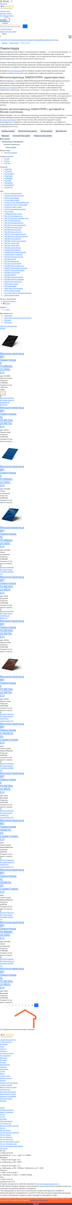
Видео (2, 1074)
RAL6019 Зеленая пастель (14, 257)
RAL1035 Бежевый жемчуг (14, 223)
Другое (2, 1128)
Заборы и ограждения (8, 1096)
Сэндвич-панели (6, 1085)
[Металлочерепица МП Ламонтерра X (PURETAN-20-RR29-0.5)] (7, 766)
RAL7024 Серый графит (13, 264)
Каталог (3, 1080)
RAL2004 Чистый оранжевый (15, 225)
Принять (36, 1204)
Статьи (2, 1071)
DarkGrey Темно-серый (13, 207)
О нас (2, 1047)
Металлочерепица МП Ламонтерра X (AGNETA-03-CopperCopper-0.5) (12, 733)
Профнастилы (5, 1090)
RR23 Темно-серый (11, 284)
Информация (5, 1065)
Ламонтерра (10, 147)
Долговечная (61, 131)
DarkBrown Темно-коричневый (16, 205)
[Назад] (1, 142)
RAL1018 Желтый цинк (13, 221)
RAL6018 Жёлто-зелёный (13, 254)
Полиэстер (8, 187)
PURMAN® (8, 178)
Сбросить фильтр (9, 301)
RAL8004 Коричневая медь (14, 266)
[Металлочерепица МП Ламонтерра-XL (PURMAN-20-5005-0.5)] (11, 514)
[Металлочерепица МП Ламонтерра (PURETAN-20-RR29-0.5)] (7, 570)
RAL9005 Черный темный (14, 277)
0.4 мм (7, 159)
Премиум (5, 136)
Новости (15, 40)
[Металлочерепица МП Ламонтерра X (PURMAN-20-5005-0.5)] (11, 453)
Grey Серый (9, 211)
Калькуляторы (53, 40)
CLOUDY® (8, 171)
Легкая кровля (46, 131)
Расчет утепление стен (8, 1144)
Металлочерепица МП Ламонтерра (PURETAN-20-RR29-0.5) (12, 584)
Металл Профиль (11, 153)
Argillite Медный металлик (14, 196)
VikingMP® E (9, 185)
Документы (22, 40)
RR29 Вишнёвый (10, 286)
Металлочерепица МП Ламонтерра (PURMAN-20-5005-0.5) (12, 930)
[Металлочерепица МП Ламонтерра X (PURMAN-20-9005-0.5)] (11, 340)
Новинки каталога (6, 1110)
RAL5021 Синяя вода (12, 245)
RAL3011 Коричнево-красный (15, 234)
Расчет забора (5, 1135)
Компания (4, 1044)
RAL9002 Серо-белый (12, 273)
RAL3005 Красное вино (13, 230)
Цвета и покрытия (6, 1112)
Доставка (3, 1119)
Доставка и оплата (7, 16)
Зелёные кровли (8, 131)
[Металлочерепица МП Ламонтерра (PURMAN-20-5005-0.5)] (7, 915)
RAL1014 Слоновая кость (14, 216)
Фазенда (3, 1101)
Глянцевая (8, 316)
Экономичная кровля (21, 136)
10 (32, 1005)
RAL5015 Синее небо (12, 243)
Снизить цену (5, 11)
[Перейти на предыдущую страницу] (3, 1004)
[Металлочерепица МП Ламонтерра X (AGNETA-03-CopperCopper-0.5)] (7, 717)
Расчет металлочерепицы (9, 1133)
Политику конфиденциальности (47, 1184)
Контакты (3, 4)
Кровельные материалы (12, 142)
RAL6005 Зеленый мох (13, 250)
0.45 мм (7, 163)
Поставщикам (5, 1056)
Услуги (2, 40)
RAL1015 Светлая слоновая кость (17, 218)
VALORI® (8, 181)
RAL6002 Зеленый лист (13, 248)
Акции (2, 1108)
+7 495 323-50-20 (6, 29)
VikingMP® (9, 183)
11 (36, 1005)
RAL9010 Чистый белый (13, 282)
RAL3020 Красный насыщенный (16, 236)
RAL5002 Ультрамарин (13, 239)
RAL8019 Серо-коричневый (14, 270)
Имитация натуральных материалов (18, 318)
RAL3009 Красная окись (13, 232)
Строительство (5, 1123)
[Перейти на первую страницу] (1, 1004)
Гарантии (3, 1067)
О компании (36, 40)
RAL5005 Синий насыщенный (15, 241)
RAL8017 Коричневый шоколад (16, 268)
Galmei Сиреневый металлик (15, 209)
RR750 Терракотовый (12, 291)
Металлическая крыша (27, 131)
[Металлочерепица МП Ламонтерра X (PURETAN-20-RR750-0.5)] (11, 664)
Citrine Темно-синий (12, 200)
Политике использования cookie (39, 1200)
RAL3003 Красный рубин (13, 227)
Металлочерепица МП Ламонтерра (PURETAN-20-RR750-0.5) (12, 628)
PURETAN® (8, 176)
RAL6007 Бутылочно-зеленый (15, 252)
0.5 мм (7, 161)
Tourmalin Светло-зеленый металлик (18, 293)
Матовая (8, 320)
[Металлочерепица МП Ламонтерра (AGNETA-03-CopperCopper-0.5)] (7, 813)
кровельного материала (9, 88)
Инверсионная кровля (42, 136)
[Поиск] (25, 26)
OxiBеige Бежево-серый (13, 214)
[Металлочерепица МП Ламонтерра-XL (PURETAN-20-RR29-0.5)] (7, 961)
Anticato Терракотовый (13, 193)
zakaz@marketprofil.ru (8, 1040)
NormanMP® (9, 174)
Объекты (8, 40)
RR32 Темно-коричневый (14, 288)
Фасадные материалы (8, 1092)
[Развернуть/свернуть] (71, 142)
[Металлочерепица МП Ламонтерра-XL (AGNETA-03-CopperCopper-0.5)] (7, 863)
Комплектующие (6, 1099)
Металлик (8, 322)
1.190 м (7, 310)
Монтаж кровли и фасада (9, 1126)
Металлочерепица (12, 144)
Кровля (7, 304)
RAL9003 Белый (10, 275)
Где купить (4, 1148)
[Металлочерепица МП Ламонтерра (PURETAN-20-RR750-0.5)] (7, 614)
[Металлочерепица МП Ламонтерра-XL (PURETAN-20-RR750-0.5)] (7, 400)
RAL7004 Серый (10, 259)
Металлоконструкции (8, 1094)
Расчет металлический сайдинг (11, 1146)
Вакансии (44, 40)
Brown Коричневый (12, 198)
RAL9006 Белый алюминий (14, 279)
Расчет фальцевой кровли (9, 1142)
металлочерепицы (14, 71)
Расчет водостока (6, 1139)
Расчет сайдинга (6, 1137)
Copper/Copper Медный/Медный (17, 202)
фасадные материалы (8, 120)
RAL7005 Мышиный (12, 261)
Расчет (2, 1117)
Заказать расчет (6, 13)
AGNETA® (8, 169)
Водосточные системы (8, 1087)
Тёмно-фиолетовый (12, 295)
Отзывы (29, 40)
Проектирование (6, 1121)
